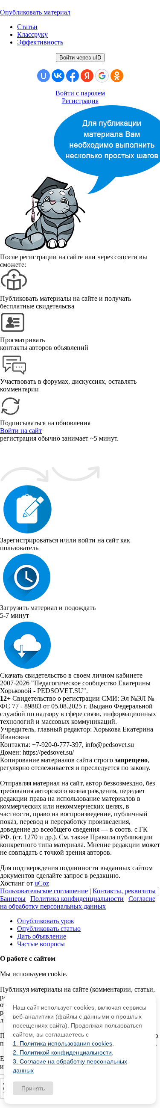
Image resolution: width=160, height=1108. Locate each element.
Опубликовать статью (49, 928)
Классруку (32, 34)
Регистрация (80, 100)
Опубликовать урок (45, 920)
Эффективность (40, 42)
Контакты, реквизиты (124, 891)
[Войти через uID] (43, 75)
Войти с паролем (80, 93)
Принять (33, 1088)
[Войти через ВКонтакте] (58, 75)
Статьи (27, 26)
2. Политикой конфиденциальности (62, 1052)
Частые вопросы (41, 944)
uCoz (42, 883)
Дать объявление (41, 936)
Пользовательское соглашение (44, 891)
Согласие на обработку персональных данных (77, 902)
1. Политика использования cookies (62, 1043)
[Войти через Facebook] (72, 75)
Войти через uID (80, 57)
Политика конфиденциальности (77, 898)
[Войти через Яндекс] (87, 75)
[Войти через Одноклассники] (117, 75)
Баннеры (13, 898)
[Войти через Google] (102, 76)
